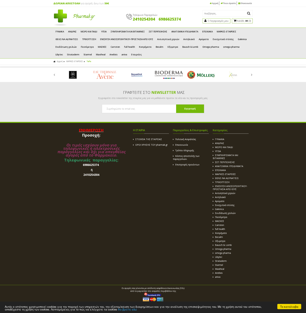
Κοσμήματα (145, 46)
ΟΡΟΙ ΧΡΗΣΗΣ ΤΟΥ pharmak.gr (151, 144)
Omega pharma (210, 46)
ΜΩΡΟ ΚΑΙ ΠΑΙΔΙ (89, 31)
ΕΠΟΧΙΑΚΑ (207, 31)
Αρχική (215, 3)
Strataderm (73, 54)
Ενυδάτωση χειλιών (66, 46)
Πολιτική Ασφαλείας (185, 139)
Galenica (242, 39)
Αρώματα (204, 39)
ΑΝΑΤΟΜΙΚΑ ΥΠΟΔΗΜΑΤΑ (184, 31)
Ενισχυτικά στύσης (223, 39)
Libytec (59, 54)
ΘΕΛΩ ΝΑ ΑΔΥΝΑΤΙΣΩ (66, 39)
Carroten (115, 46)
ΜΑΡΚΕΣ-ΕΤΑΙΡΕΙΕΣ (226, 31)
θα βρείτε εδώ (127, 309)
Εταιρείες (136, 54)
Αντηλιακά (189, 39)
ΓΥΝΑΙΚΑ (59, 31)
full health (129, 46)
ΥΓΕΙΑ (103, 31)
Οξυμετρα (172, 46)
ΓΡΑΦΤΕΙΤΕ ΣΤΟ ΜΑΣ (154, 92)
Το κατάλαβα (289, 307)
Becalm (159, 46)
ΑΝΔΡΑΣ (72, 31)
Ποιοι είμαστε (229, 3)
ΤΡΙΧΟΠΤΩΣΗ (89, 39)
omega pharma (231, 46)
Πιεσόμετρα (87, 46)
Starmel (88, 54)
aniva (124, 54)
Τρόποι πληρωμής (184, 150)
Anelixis (113, 54)
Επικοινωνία (246, 3)
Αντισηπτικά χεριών (168, 39)
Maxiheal (101, 54)
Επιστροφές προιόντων (187, 164)
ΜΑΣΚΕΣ (102, 46)
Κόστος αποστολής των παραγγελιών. (186, 157)
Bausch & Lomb (190, 46)
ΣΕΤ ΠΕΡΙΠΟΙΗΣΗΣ (158, 31)
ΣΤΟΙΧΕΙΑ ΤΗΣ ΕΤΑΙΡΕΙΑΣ (148, 139)
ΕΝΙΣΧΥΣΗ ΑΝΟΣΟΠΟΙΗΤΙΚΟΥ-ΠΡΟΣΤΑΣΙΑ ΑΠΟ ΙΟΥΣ (126, 39)
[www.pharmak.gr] (74, 25)
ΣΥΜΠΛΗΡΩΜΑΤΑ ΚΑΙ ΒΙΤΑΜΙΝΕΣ (128, 31)
